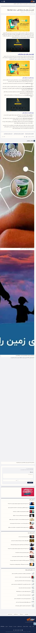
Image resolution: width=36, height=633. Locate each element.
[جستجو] (2, 1)
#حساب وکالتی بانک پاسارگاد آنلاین (8, 133)
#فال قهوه (15, 3)
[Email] (24, 136)
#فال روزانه (18, 3)
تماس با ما (15, 626)
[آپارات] (22, 630)
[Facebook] (28, 136)
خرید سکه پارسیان (10, 614)
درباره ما (30, 626)
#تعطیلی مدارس (30, 3)
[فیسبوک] (14, 630)
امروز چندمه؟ (10, 626)
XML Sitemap (2, 626)
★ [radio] (5, 136)
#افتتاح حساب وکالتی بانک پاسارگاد (29, 133)
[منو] (4, 1)
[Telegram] (26, 136)
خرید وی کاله (21, 614)
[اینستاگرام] (16, 630)
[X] (30, 136)
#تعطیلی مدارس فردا (25, 3)
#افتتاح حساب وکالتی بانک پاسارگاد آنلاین (19, 133)
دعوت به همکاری (20, 626)
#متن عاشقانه (21, 3)
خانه (33, 626)
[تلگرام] (18, 630)
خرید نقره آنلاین (16, 614)
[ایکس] (20, 630)
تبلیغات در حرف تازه (25, 626)
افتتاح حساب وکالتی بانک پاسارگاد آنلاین (26, 54)
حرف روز (7, 626)
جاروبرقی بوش (26, 614)
